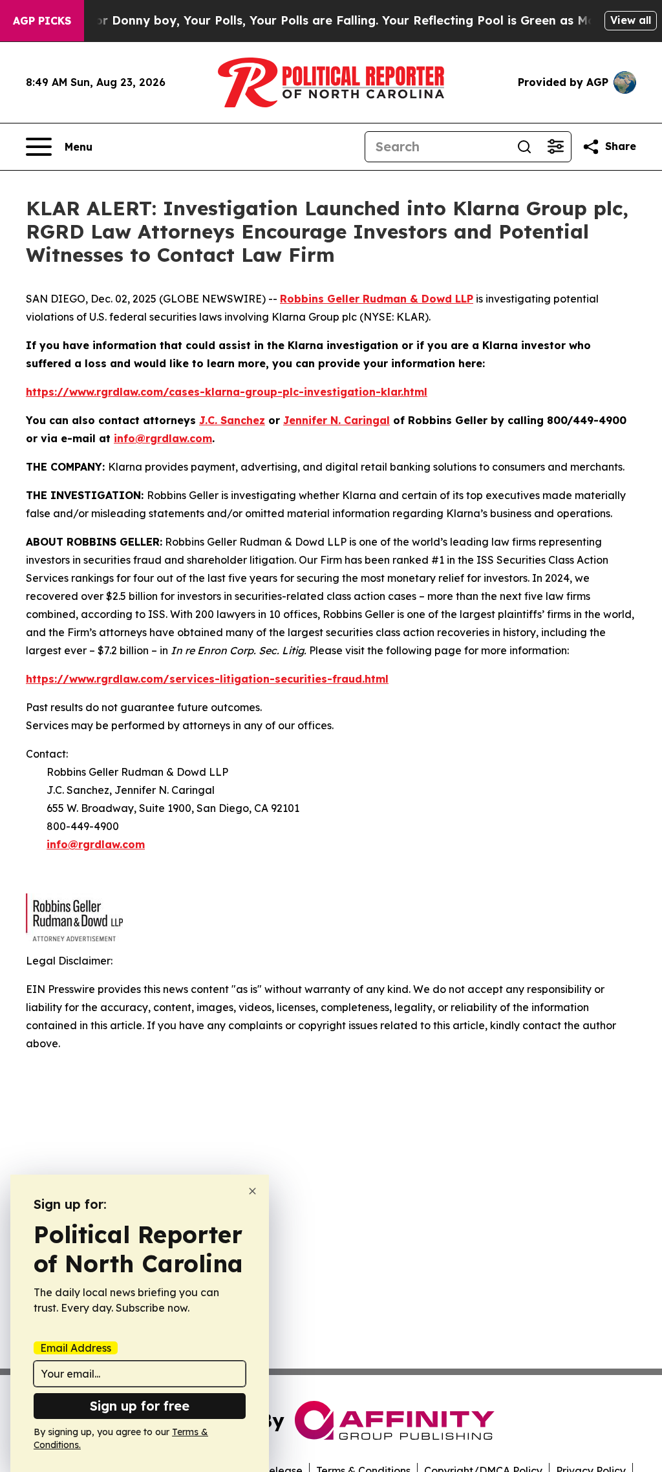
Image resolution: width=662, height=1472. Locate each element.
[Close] (252, 1191)
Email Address (75, 1347)
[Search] (524, 147)
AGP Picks (42, 20)
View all (630, 20)
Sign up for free (139, 1406)
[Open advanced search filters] (555, 147)
